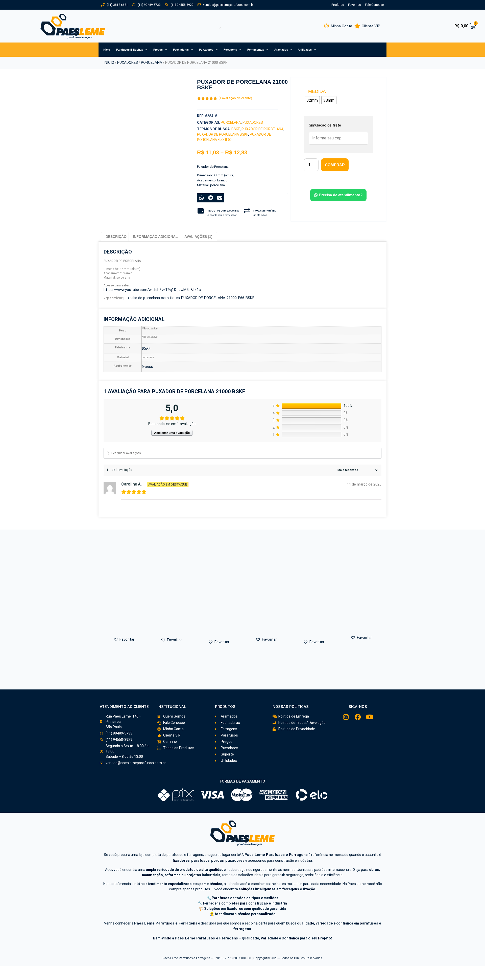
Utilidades (305, 49)
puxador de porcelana (262, 129)
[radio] (312, 100)
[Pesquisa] (214, 26)
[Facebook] (358, 717)
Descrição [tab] (116, 237)
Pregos (158, 49)
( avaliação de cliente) (235, 98)
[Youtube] (370, 717)
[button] (129, 209)
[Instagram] (346, 717)
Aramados (281, 49)
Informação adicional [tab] (155, 237)
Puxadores (206, 49)
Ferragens (230, 49)
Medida (317, 91)
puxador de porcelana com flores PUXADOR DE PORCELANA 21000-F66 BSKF (189, 298)
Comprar (335, 165)
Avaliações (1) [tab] (198, 237)
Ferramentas (255, 49)
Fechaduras (181, 49)
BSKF (235, 129)
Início (106, 49)
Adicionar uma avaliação (172, 433)
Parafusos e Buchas (129, 49)
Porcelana (151, 62)
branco (147, 366)
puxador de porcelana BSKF (222, 134)
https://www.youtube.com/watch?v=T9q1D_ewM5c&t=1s (152, 289)
